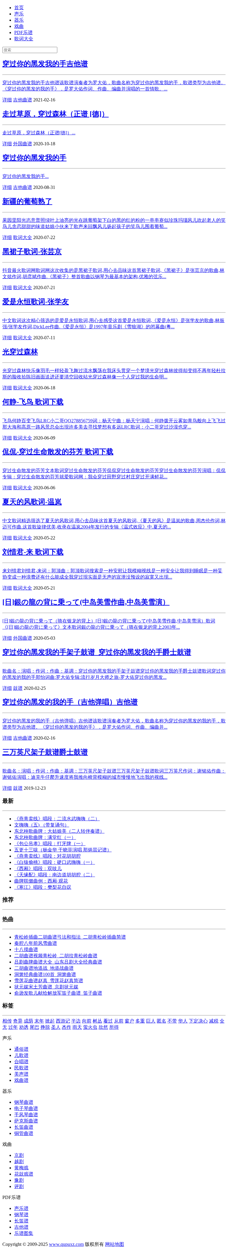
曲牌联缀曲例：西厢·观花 (41, 880)
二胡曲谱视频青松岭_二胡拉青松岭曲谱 (55, 955)
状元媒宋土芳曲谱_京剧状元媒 (46, 986)
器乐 (19, 20)
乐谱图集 (23, 1233)
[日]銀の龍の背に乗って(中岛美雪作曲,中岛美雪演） (86, 602)
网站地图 (114, 1244)
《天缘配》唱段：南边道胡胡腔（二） (54, 874)
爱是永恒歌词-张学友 (35, 301)
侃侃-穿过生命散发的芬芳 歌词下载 (57, 452)
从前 (119, 1020)
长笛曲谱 (23, 1127)
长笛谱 (21, 1220)
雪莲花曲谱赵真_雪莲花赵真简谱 (48, 980)
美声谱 (21, 1074)
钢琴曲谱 (23, 1102)
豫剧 (19, 1180)
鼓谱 (18, 688)
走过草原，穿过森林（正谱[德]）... (38, 132)
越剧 (19, 1161)
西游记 (63, 1020)
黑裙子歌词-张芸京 (32, 251)
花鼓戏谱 (23, 1173)
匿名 (161, 1020)
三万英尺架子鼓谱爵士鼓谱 (45, 752)
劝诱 (23, 1027)
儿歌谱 (21, 1055)
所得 (114, 1027)
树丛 (97, 1020)
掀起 (50, 1020)
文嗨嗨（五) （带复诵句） (41, 824)
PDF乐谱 (23, 32)
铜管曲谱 (23, 1133)
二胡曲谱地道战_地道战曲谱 (44, 968)
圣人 (56, 1027)
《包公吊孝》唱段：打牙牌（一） (50, 843)
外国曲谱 (22, 143)
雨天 (77, 1027)
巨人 (151, 1020)
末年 (39, 1020)
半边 (76, 1020)
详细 (7, 99)
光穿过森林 (20, 352)
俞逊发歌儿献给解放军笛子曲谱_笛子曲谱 (58, 993)
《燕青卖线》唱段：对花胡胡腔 (47, 856)
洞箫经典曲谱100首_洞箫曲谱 (45, 974)
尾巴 (34, 1027)
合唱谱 (21, 1061)
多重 (140, 1020)
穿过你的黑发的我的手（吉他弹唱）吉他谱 (70, 702)
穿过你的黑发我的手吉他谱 (45, 64)
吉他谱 (21, 1227)
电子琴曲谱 (26, 1108)
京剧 (19, 1155)
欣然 (103, 1027)
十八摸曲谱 (26, 949)
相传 (7, 1020)
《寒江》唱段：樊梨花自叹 (42, 887)
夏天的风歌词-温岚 (32, 502)
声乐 (19, 13)
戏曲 (19, 26)
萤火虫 (90, 1027)
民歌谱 (21, 1067)
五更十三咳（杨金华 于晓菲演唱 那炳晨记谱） (63, 849)
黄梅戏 (21, 1167)
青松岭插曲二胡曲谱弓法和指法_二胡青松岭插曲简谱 (70, 937)
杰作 (66, 1027)
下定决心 (198, 1020)
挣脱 (45, 1027)
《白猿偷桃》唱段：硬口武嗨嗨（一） (54, 862)
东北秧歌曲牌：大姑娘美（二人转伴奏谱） (59, 831)
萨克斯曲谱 (26, 1120)
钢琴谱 (21, 1214)
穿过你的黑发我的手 (34, 158)
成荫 (28, 1020)
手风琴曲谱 (26, 1114)
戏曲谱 (21, 1080)
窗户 (129, 1020)
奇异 (18, 1020)
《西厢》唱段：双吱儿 (38, 868)
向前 (86, 1020)
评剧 (19, 1186)
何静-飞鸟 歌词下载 (33, 402)
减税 (213, 1020)
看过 (108, 1020)
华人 (183, 1020)
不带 (172, 1020)
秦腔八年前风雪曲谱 (35, 943)
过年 (13, 1027)
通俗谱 (21, 1049)
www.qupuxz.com (66, 1244)
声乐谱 (21, 1208)
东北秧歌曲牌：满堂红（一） (45, 837)
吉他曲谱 (22, 99)
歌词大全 (23, 38)
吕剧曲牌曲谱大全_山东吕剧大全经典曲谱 (58, 961)
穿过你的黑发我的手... (25, 176)
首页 (19, 7)
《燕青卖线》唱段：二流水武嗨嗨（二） (57, 818)
